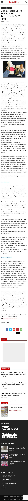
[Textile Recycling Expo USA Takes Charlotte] (4, 463)
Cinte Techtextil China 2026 (9, 475)
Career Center (13, 496)
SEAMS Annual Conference (9, 483)
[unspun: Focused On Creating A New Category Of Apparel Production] (4, 449)
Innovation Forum (21, 496)
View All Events (3, 488)
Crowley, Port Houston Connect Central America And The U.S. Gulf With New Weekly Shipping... (13, 374)
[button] (26, 2)
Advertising (6, 496)
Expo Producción (7, 479)
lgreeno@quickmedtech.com (10, 318)
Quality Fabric (9, 8)
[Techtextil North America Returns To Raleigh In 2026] (4, 456)
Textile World (3, 8)
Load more (13, 401)
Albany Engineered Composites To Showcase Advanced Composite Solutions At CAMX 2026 (14, 384)
